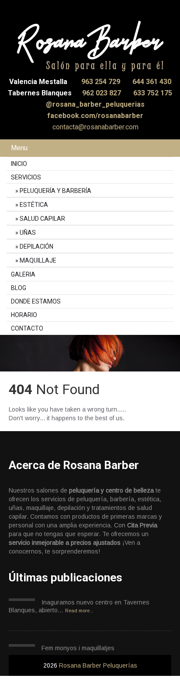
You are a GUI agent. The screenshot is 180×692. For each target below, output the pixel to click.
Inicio (19, 163)
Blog (18, 287)
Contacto (27, 328)
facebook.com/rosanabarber (94, 115)
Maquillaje (38, 260)
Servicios (26, 177)
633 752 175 (152, 93)
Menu (19, 148)
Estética (34, 204)
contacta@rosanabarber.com (94, 127)
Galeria (23, 274)
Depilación (36, 246)
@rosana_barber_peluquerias (94, 104)
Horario (24, 314)
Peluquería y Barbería (55, 190)
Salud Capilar (42, 218)
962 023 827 (102, 93)
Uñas (28, 232)
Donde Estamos (36, 301)
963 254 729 (101, 82)
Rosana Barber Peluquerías (98, 665)
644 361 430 (151, 82)
